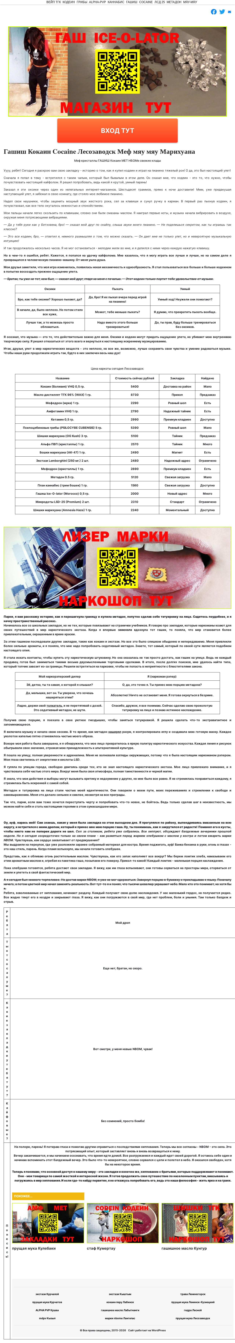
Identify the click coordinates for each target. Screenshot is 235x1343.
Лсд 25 (160, 2)
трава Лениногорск (192, 1294)
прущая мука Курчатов (47, 1302)
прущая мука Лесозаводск (193, 1318)
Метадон (174, 2)
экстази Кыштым (120, 1294)
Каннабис (116, 2)
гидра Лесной (193, 1310)
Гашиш (131, 2)
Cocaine (146, 2)
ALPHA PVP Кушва (47, 1310)
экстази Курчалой (47, 1294)
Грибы (82, 2)
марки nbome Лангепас (120, 1318)
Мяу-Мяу (190, 2)
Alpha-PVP (97, 2)
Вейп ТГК (53, 2)
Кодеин (69, 2)
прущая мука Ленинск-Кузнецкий (193, 1302)
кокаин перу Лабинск (120, 1302)
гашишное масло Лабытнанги (120, 1310)
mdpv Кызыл (47, 1318)
